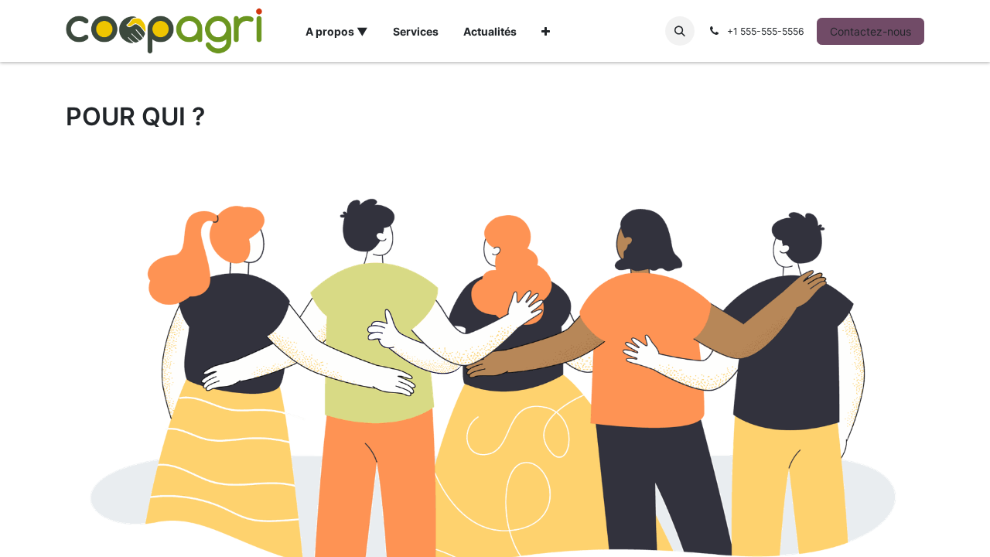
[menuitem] (337, 31)
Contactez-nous (870, 31)
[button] (680, 31)
